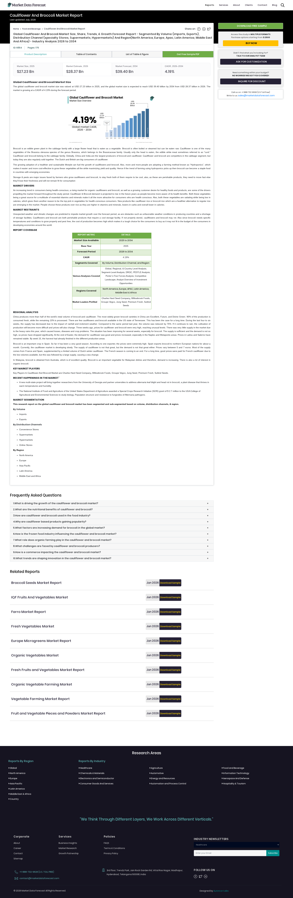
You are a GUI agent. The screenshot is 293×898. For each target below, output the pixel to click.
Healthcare (85, 768)
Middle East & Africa (19, 793)
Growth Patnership (69, 853)
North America (16, 773)
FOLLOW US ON (204, 870)
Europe (12, 778)
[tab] (35, 54)
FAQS (106, 843)
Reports (209, 5)
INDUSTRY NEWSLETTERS (211, 839)
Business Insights (68, 843)
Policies (109, 836)
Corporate (21, 836)
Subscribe (273, 853)
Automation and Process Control (167, 783)
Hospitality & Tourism (234, 783)
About (236, 5)
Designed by (214, 890)
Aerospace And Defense (235, 778)
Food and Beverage (31, 28)
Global (12, 768)
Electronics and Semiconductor (96, 778)
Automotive (156, 773)
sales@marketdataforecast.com (256, 95)
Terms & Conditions (114, 848)
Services (223, 5)
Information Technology (235, 773)
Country (13, 799)
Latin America (16, 788)
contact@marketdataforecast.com (39, 878)
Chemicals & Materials (91, 773)
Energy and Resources (162, 778)
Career (17, 848)
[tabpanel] (111, 270)
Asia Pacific (15, 783)
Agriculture (156, 768)
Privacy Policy (111, 853)
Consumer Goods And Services (96, 783)
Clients (249, 5)
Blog (274, 5)
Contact (262, 5)
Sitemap (18, 858)
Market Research (68, 848)
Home (16, 28)
